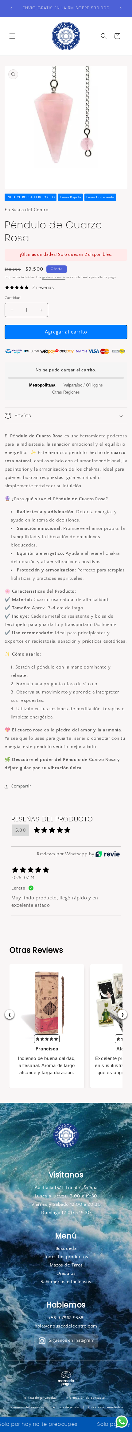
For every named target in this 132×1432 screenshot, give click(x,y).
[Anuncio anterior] (11, 8)
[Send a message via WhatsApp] (122, 1421)
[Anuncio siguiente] (120, 8)
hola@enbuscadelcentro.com (66, 1326)
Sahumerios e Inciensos (66, 1281)
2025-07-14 (23, 877)
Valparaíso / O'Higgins (83, 385)
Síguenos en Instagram (72, 1340)
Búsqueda (66, 1248)
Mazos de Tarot (66, 1265)
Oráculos (66, 1273)
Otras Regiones (66, 392)
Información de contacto (85, 1398)
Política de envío (65, 1407)
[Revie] (108, 854)
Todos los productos (66, 1256)
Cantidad (12, 298)
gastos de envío (54, 277)
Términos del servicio (26, 1407)
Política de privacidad (39, 1398)
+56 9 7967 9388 (66, 1317)
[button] (12, 36)
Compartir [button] (21, 786)
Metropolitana (42, 385)
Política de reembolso (105, 1407)
